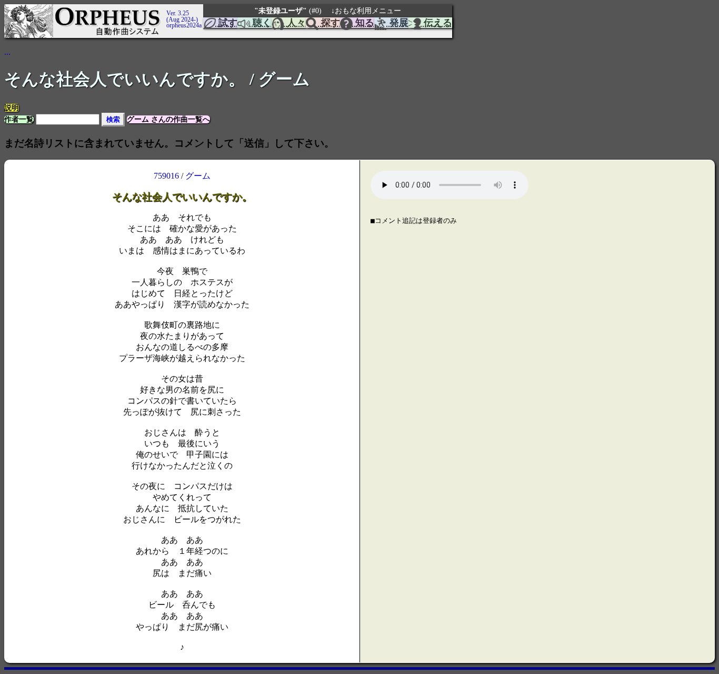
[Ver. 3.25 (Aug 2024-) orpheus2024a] (164, 9)
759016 (166, 175)
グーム (198, 175)
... (7, 51)
